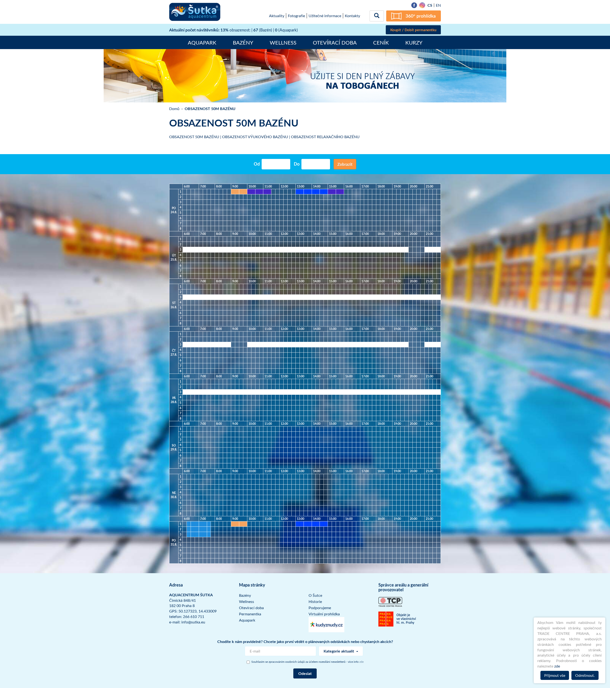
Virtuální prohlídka (324, 614)
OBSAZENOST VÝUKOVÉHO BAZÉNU (255, 136)
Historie (315, 601)
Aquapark (202, 42)
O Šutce (315, 595)
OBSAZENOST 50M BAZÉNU (194, 136)
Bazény (243, 42)
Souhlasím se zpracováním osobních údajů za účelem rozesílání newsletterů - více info (307, 661)
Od (257, 164)
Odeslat (305, 673)
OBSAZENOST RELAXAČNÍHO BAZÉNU (325, 136)
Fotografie (296, 15)
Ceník (381, 42)
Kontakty (352, 15)
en (438, 5)
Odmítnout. (585, 675)
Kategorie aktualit (339, 651)
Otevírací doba (335, 42)
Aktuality (276, 15)
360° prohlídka (421, 16)
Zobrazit (344, 164)
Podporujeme (320, 607)
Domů (174, 108)
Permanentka (250, 614)
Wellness (283, 42)
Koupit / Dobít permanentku (413, 29)
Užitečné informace (325, 15)
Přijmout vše (554, 675)
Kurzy (413, 42)
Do (297, 164)
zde (557, 666)
